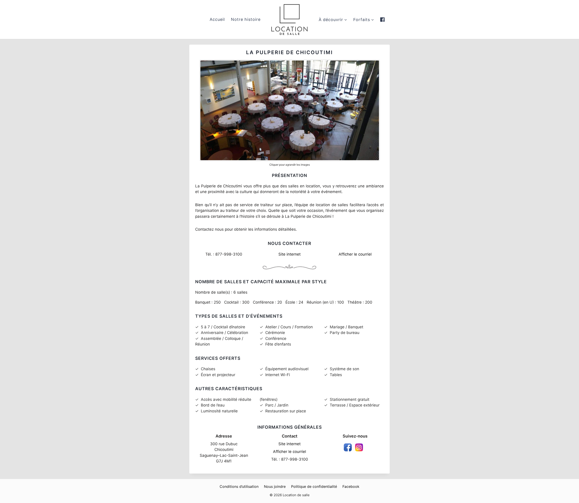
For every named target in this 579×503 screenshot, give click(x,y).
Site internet (289, 254)
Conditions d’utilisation (239, 486)
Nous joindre (275, 486)
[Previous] (209, 110)
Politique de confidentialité (314, 486)
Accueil (217, 19)
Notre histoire (246, 19)
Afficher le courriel (355, 254)
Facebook (350, 486)
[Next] (370, 110)
